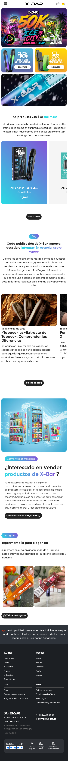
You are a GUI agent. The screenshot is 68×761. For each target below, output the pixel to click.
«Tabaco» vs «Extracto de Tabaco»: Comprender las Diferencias (24, 337)
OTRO (6, 685)
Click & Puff (9, 659)
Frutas (38, 659)
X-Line (7, 671)
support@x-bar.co (47, 719)
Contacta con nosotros (14, 694)
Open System (10, 679)
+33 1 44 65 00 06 (46, 715)
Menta (38, 671)
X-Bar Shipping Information (48, 703)
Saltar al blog (34, 383)
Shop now (34, 216)
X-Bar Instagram (16, 615)
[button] (18, 586)
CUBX (6, 663)
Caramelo (40, 667)
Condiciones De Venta (46, 694)
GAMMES (8, 653)
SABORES (40, 653)
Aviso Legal (41, 699)
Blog (6, 690)
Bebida (39, 663)
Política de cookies (44, 690)
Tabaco (39, 675)
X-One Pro (8, 667)
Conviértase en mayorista (21, 516)
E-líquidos (8, 675)
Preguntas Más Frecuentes (16, 699)
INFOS (38, 685)
